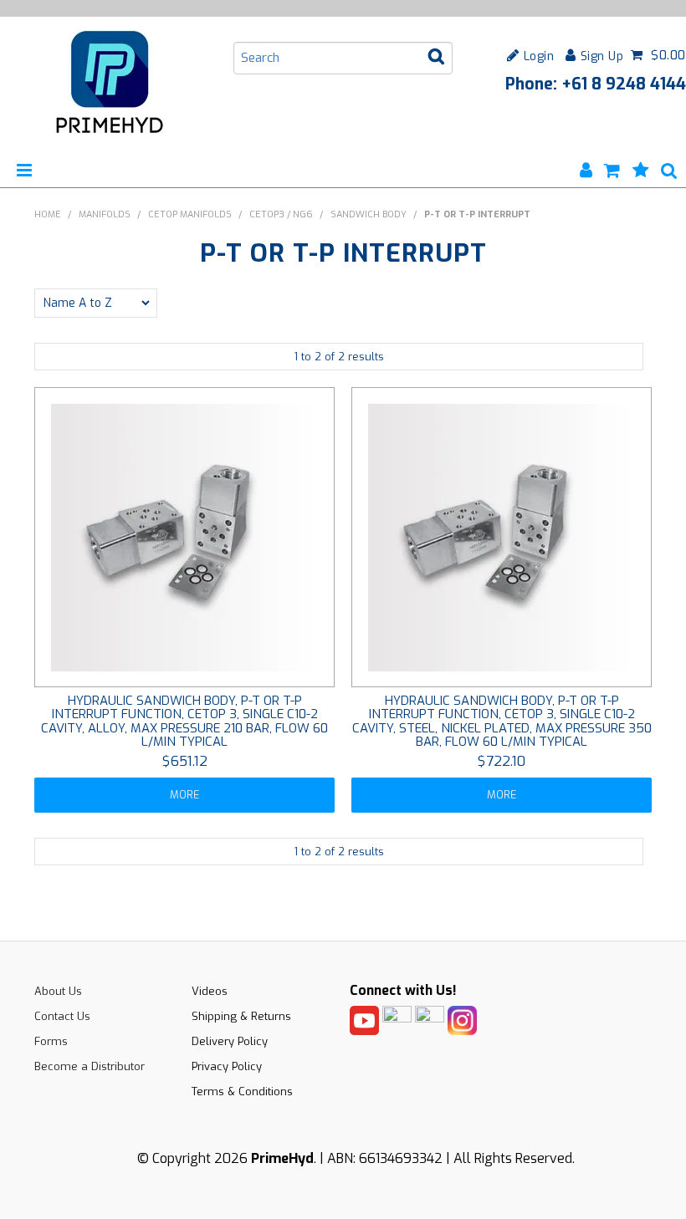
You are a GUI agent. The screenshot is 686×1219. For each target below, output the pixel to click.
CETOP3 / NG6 (281, 214)
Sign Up (602, 55)
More (184, 795)
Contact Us (62, 1016)
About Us (58, 991)
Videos (210, 991)
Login (539, 55)
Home (47, 214)
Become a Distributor (89, 1066)
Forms (51, 1041)
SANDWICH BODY (368, 214)
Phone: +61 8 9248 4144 (595, 83)
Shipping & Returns (241, 1016)
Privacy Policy (227, 1066)
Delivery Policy (230, 1041)
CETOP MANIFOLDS (190, 214)
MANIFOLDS (105, 214)
